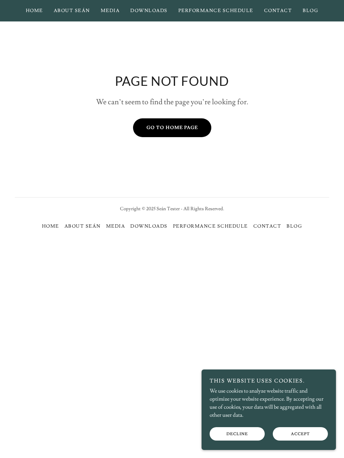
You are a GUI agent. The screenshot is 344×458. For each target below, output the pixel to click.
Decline (237, 434)
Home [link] (34, 11)
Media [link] (110, 11)
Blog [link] (310, 11)
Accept (300, 434)
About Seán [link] (72, 11)
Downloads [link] (148, 11)
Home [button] (50, 226)
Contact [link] (278, 11)
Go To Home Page (172, 128)
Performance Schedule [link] (215, 11)
